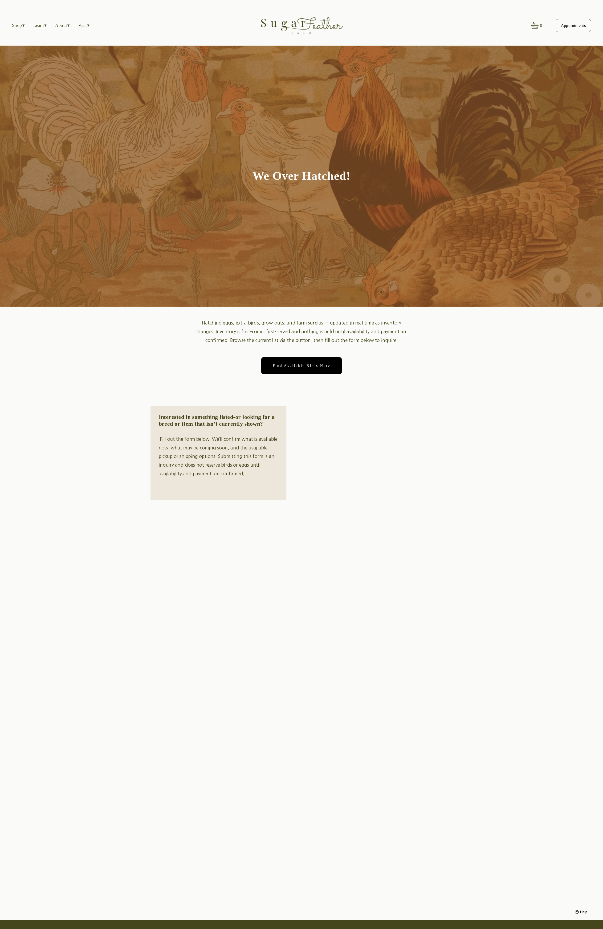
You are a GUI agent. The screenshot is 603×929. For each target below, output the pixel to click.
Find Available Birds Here (301, 366)
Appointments (573, 25)
